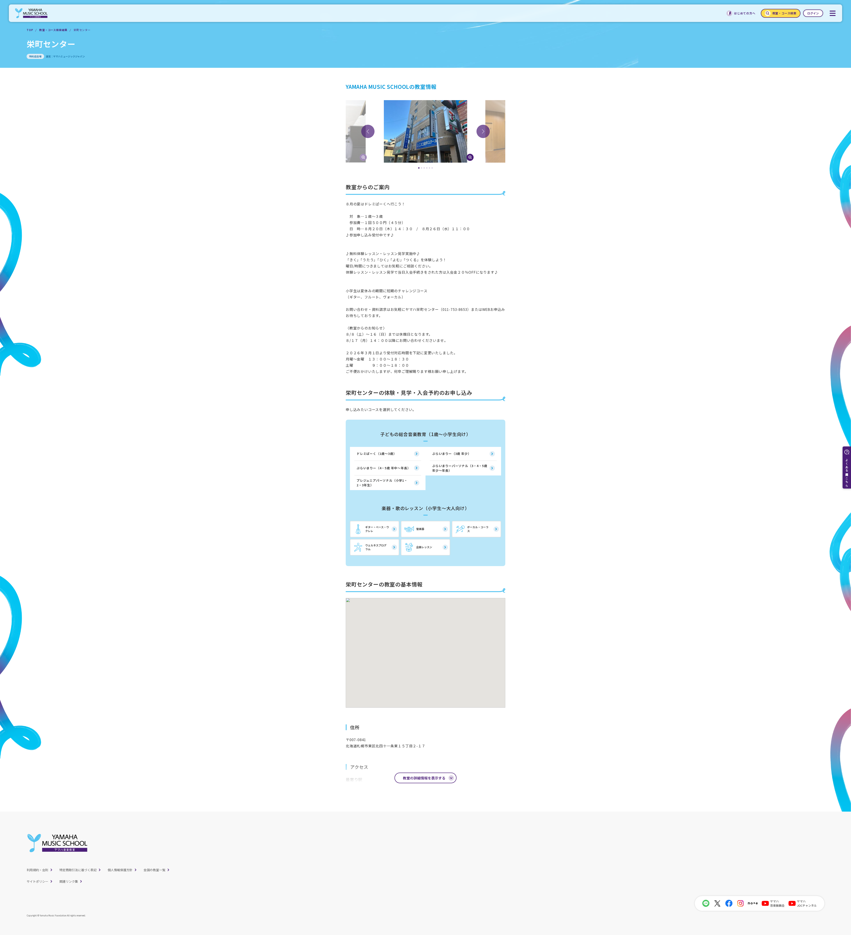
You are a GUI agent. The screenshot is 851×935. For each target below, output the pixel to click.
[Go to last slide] (368, 131)
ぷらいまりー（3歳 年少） (451, 453)
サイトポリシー (37, 881)
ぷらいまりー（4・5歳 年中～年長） (383, 468)
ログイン (813, 13)
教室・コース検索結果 (53, 30)
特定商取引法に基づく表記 (78, 870)
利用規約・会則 (37, 870)
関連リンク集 (68, 881)
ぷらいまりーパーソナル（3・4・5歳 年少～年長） (459, 468)
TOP (30, 30)
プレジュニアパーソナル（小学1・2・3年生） (382, 482)
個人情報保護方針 (120, 870)
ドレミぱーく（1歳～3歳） (376, 453)
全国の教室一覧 (154, 870)
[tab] (419, 168)
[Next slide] (483, 131)
